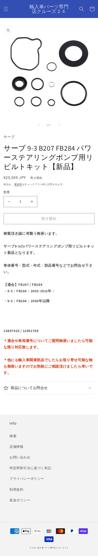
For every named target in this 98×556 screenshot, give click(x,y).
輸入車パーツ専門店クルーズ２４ (53, 547)
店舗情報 (16, 446)
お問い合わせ (20, 457)
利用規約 (16, 489)
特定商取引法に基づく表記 (30, 468)
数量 (7, 192)
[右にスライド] (59, 125)
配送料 (18, 184)
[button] (6, 9)
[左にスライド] (38, 125)
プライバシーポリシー (27, 478)
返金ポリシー (20, 500)
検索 (13, 436)
